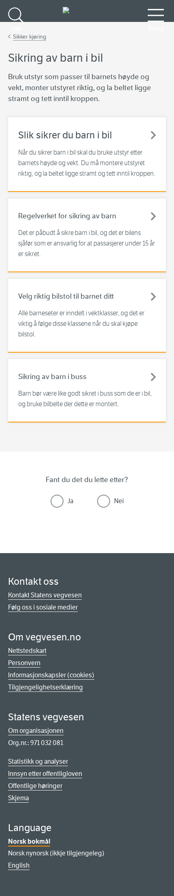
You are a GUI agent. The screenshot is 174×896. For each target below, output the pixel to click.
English (19, 865)
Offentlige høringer (35, 786)
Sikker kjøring (29, 36)
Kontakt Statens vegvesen (45, 595)
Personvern (24, 663)
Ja (70, 501)
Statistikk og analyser (38, 761)
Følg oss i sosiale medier (43, 607)
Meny (156, 28)
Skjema (18, 798)
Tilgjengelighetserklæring (45, 687)
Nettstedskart (27, 651)
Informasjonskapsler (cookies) (51, 675)
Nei (119, 501)
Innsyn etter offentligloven (45, 774)
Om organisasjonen (36, 730)
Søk (16, 28)
